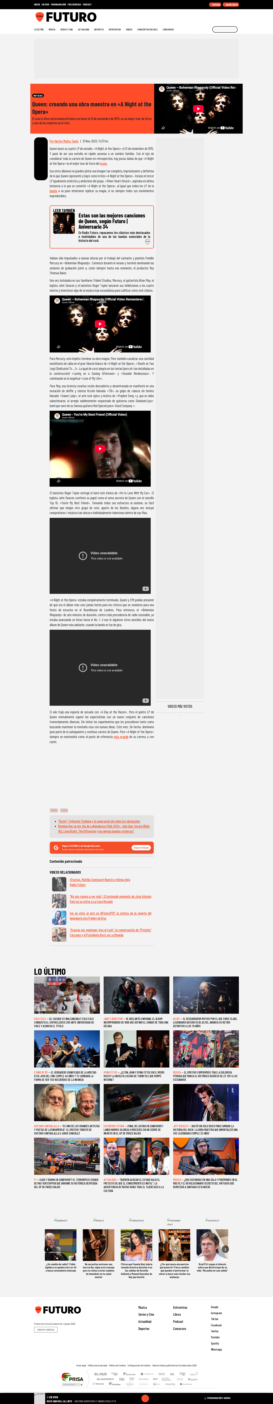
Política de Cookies (117, 1365)
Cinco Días (143, 1379)
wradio (131, 1379)
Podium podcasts (98, 1383)
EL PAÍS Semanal (163, 1379)
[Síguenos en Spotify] (232, 15)
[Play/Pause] (145, 1398)
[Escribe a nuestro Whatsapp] (237, 15)
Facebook (216, 1325)
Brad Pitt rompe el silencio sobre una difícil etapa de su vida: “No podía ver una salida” (212, 1267)
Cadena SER (161, 1374)
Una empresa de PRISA (72, 1376)
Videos (129, 29)
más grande (121, 737)
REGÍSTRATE (231, 4)
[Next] (160, 1398)
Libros (177, 1314)
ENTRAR (216, 4)
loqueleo (169, 1388)
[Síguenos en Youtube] (227, 15)
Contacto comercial (46, 1329)
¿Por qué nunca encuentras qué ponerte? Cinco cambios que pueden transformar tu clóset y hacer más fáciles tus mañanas (174, 1271)
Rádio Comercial (198, 1388)
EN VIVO (45, 4)
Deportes (99, 29)
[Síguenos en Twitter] (222, 15)
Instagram (216, 1313)
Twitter (214, 1331)
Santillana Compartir (147, 1374)
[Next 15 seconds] (153, 1398)
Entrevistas (115, 29)
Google (214, 1307)
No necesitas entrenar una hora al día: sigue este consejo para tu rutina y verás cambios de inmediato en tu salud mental (98, 1271)
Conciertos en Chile (147, 29)
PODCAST (87, 4)
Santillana (130, 1374)
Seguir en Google (141, 847)
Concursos (168, 29)
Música (52, 29)
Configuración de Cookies (139, 1365)
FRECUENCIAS (74, 4)
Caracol (193, 1374)
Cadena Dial (183, 1379)
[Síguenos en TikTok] (212, 15)
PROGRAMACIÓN (58, 4)
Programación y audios (219, 1398)
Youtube (215, 1337)
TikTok (214, 1319)
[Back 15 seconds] (137, 1398)
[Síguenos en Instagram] (207, 15)
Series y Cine (66, 29)
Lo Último (39, 29)
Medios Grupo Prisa (72, 1384)
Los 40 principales (115, 1374)
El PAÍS (100, 1374)
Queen (64, 810)
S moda (155, 1388)
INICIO (37, 4)
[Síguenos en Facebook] (217, 15)
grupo (103, 163)
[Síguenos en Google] (201, 15)
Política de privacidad (97, 1365)
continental (155, 1379)
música (54, 810)
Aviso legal (81, 1365)
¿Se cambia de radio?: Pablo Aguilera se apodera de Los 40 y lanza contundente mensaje (60, 1267)
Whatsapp (216, 1349)
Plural (128, 1388)
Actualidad (83, 29)
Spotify (214, 1343)
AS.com (171, 1374)
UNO (122, 1379)
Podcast (178, 1321)
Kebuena (194, 1379)
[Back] (130, 1398)
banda (53, 191)
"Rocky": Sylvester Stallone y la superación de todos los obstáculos (99, 821)
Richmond (98, 1388)
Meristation (184, 1388)
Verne (173, 1379)
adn (182, 1374)
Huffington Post (104, 1379)
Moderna (114, 1388)
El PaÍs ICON (142, 1388)
